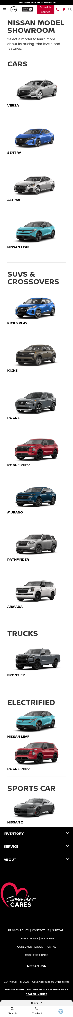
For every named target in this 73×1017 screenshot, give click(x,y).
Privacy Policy (18, 930)
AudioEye (47, 938)
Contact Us (40, 930)
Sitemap (57, 930)
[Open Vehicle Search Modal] (70, 9)
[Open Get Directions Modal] (64, 9)
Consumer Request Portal (36, 946)
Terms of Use (28, 938)
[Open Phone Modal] (57, 9)
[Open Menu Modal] (4, 9)
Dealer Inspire (36, 994)
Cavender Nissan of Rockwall (50, 981)
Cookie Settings (36, 955)
